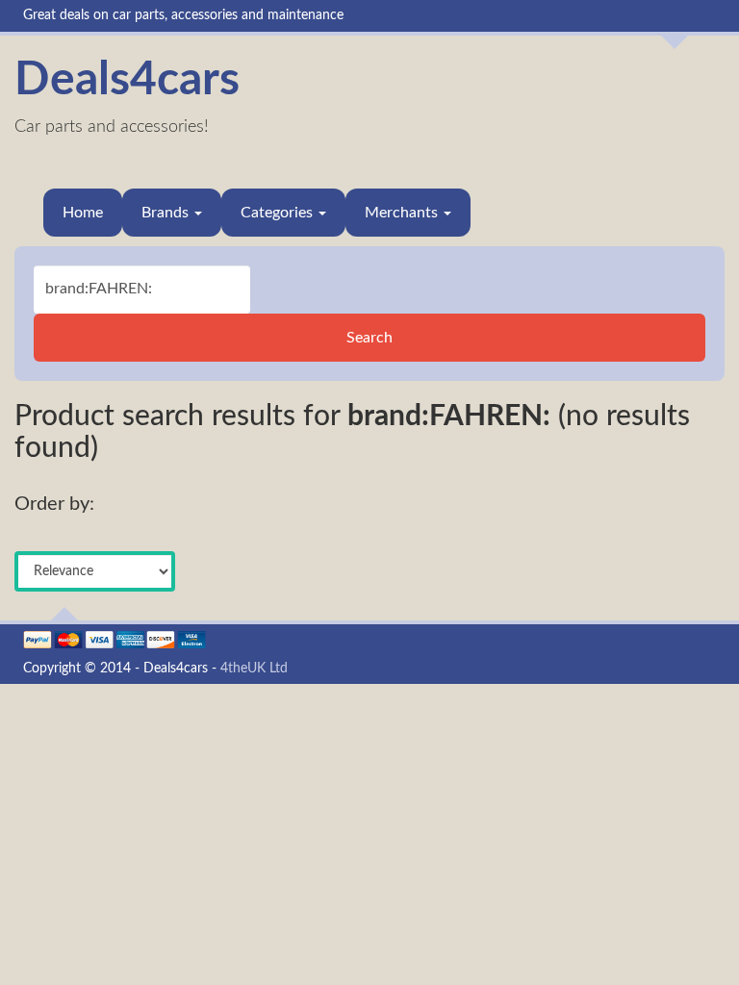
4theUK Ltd (254, 668)
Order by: (54, 504)
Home (83, 212)
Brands (166, 212)
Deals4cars (127, 80)
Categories (279, 212)
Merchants (403, 212)
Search (369, 337)
